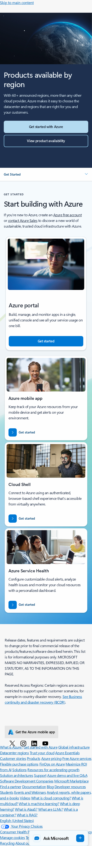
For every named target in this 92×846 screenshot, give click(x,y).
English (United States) (17, 820)
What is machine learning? (39, 803)
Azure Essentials (67, 752)
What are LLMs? (50, 809)
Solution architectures (16, 775)
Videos (25, 797)
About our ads (26, 843)
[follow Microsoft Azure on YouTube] (46, 743)
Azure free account (67, 214)
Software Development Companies (27, 780)
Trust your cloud (42, 752)
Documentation (34, 786)
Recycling (7, 843)
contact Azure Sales (23, 220)
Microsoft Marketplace (71, 780)
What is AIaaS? (26, 809)
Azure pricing (51, 758)
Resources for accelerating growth (53, 769)
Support (40, 775)
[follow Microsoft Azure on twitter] (13, 743)
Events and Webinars (30, 792)
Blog (50, 786)
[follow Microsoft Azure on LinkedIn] (35, 743)
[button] (46, 174)
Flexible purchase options (19, 764)
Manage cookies (12, 837)
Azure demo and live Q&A (67, 775)
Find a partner (10, 786)
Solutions (19, 769)
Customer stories (13, 758)
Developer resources (70, 786)
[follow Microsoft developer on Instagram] (24, 743)
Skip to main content (17, 2)
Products (33, 758)
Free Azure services (77, 758)
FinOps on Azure (52, 764)
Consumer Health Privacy (19, 831)
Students (6, 792)
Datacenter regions (14, 752)
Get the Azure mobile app (35, 732)
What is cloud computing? (51, 797)
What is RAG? (27, 814)
